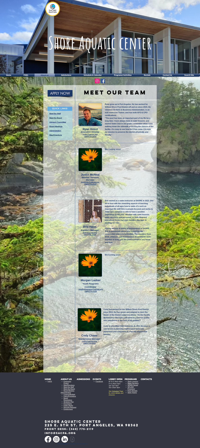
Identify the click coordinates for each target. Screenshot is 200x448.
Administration (66, 392)
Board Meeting (69, 391)
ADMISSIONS (83, 379)
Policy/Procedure (70, 396)
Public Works (68, 405)
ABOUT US (66, 379)
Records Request (70, 407)
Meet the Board (69, 389)
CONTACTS (146, 379)
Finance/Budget (69, 394)
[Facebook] (103, 81)
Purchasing (68, 404)
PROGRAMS (131, 379)
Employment (68, 409)
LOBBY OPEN (115, 379)
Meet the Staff (69, 387)
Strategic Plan (69, 402)
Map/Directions (69, 385)
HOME (48, 379)
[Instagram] (97, 81)
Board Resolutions (68, 399)
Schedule (115, 391)
